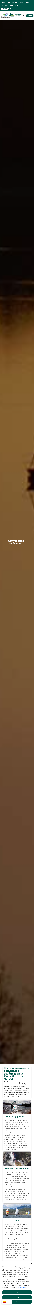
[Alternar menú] (23, 15)
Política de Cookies (20, 1287)
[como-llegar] (10, 8)
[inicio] (15, 15)
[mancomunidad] (5, 15)
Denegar (17, 1297)
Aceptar (17, 1292)
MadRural (15, 2)
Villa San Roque (24, 2)
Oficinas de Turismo (7, 5)
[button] (31, 1263)
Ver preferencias (17, 1302)
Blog (16, 5)
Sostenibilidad (6, 2)
